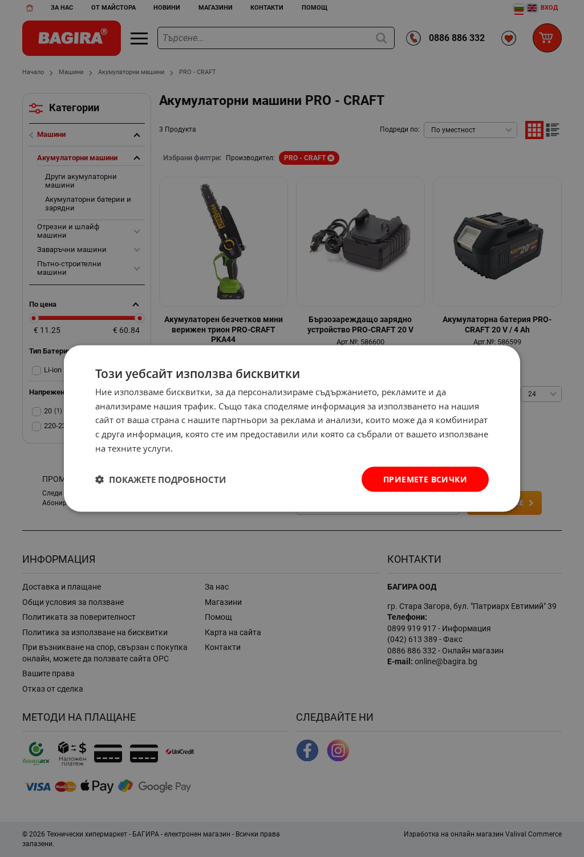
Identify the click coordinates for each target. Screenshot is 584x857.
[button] (160, 479)
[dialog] (292, 428)
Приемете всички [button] (425, 478)
